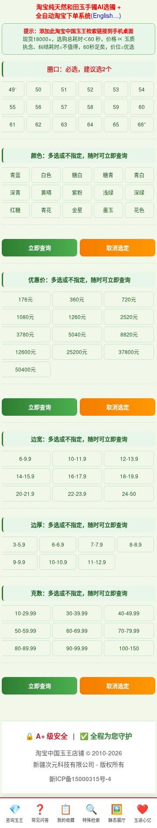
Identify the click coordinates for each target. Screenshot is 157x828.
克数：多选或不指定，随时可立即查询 (79, 593)
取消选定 (117, 247)
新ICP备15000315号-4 (80, 778)
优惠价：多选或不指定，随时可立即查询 (79, 279)
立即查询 (39, 247)
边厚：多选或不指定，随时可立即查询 (79, 524)
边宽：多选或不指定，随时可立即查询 (79, 439)
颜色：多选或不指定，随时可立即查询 (79, 155)
